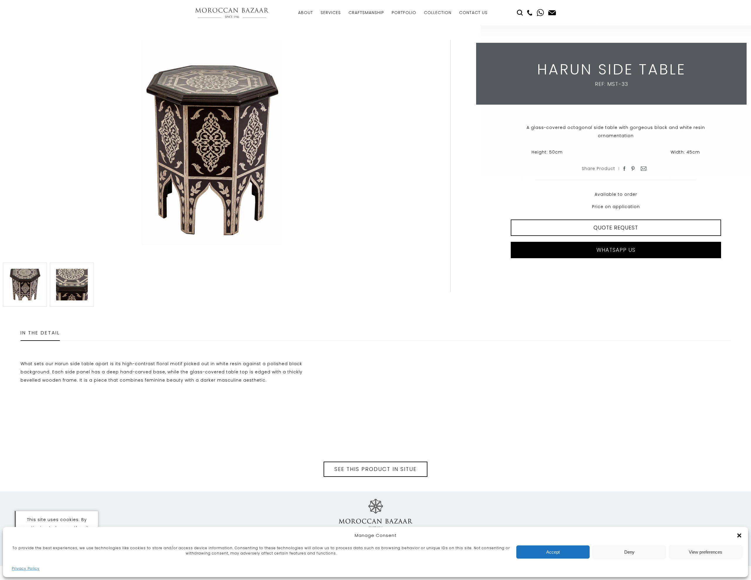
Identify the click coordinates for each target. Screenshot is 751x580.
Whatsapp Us (615, 250)
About (305, 13)
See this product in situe (375, 469)
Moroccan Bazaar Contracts (232, 13)
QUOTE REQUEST (615, 227)
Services (331, 13)
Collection (437, 13)
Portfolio (404, 13)
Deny (629, 552)
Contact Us (473, 13)
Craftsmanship (366, 13)
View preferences (705, 552)
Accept (553, 552)
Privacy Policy (26, 568)
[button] (739, 535)
